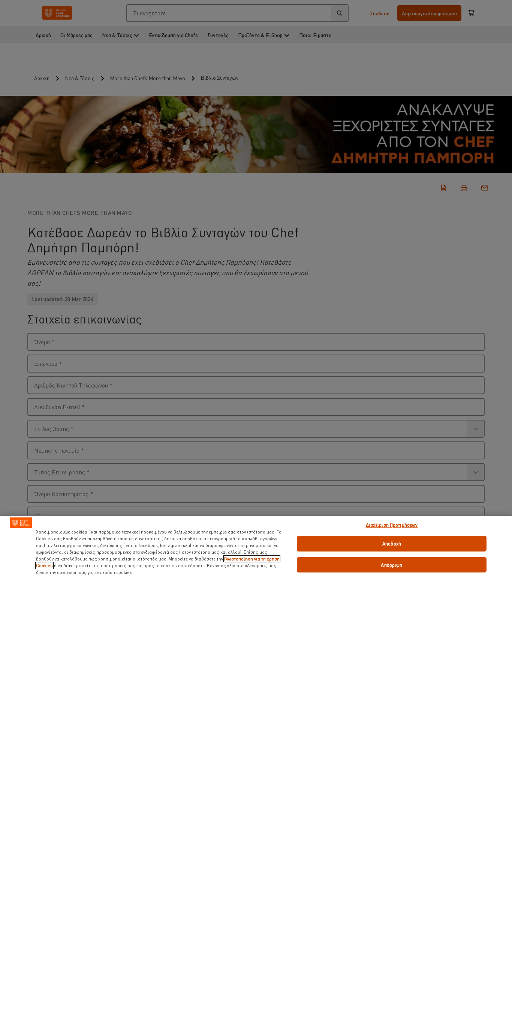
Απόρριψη (391, 565)
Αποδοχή (391, 543)
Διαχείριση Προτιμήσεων (392, 525)
